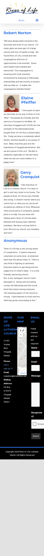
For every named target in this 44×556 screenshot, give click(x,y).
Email (34, 361)
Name (35, 347)
